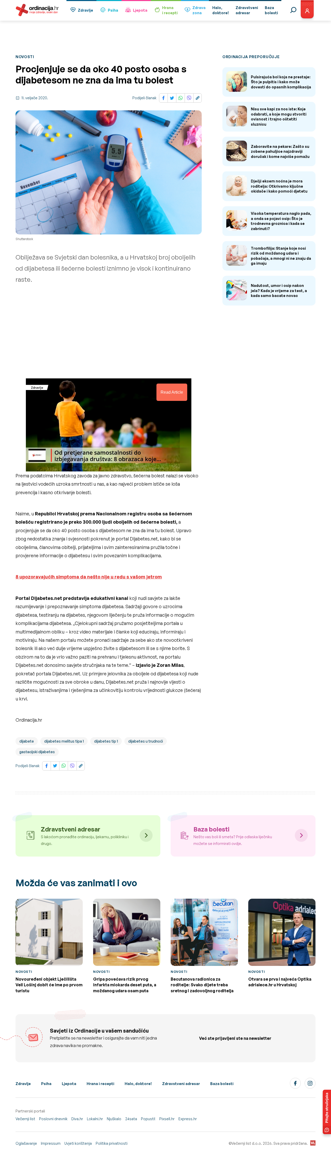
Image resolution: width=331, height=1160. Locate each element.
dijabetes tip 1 (106, 741)
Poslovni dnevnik (53, 1119)
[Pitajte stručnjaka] (327, 1112)
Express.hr (187, 1119)
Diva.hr (77, 1119)
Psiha (113, 10)
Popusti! (148, 1119)
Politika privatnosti (111, 1143)
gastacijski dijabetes (37, 752)
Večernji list (25, 1119)
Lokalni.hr (95, 1119)
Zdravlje (85, 10)
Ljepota (140, 10)
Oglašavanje (26, 1143)
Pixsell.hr (167, 1119)
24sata (131, 1119)
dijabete (26, 741)
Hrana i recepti (100, 1083)
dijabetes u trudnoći (145, 741)
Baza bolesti (222, 1083)
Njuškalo (114, 1119)
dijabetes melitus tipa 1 (64, 741)
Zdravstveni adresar (181, 1083)
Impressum (51, 1143)
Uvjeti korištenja (78, 1143)
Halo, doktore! (138, 1083)
